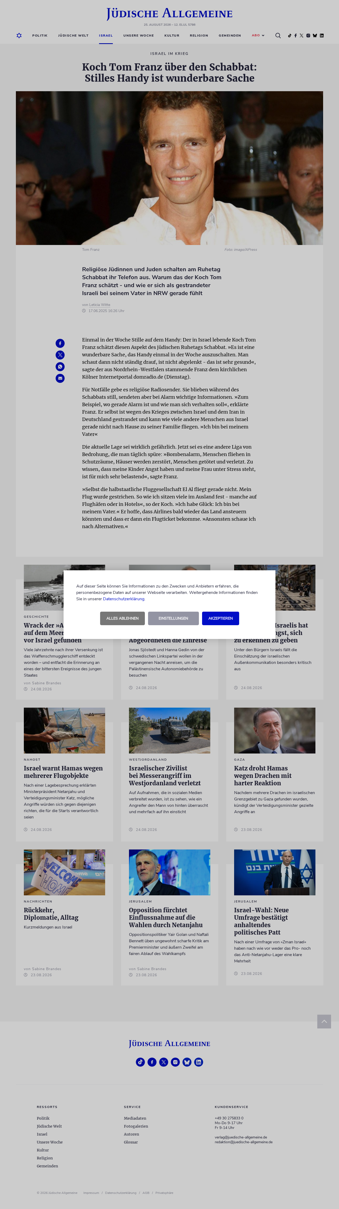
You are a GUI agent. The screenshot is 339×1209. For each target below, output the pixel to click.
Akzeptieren (220, 618)
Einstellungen (173, 618)
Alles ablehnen (122, 618)
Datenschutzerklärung (123, 599)
